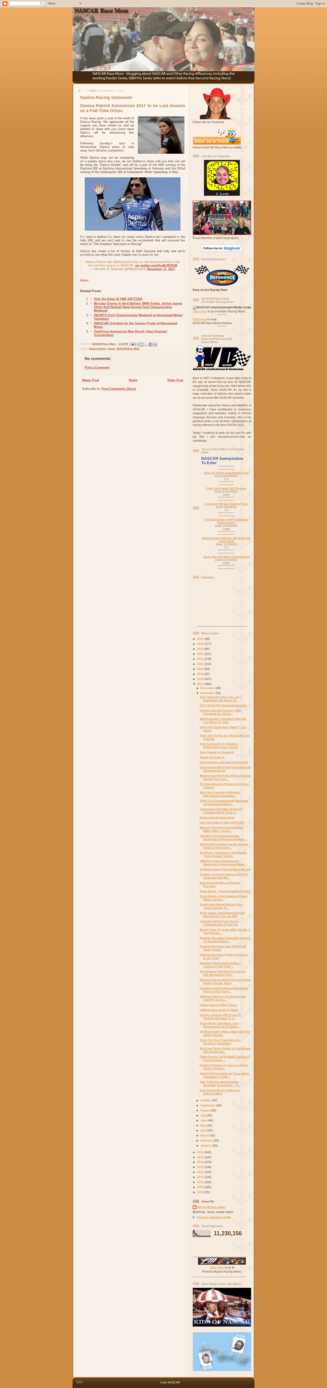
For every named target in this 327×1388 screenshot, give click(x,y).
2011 (200, 1177)
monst (111, 348)
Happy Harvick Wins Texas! (218, 1005)
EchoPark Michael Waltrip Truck (226, 504)
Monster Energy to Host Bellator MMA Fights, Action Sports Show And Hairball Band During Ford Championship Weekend (138, 307)
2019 (200, 673)
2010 (200, 1182)
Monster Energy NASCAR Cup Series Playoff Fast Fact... (225, 777)
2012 (200, 1172)
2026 (200, 638)
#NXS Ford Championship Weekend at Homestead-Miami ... (224, 802)
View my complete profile (214, 1217)
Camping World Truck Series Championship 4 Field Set (219, 923)
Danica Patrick (97, 348)
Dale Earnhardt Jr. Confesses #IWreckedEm (220, 1092)
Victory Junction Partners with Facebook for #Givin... (220, 712)
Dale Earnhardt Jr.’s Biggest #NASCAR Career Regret (219, 745)
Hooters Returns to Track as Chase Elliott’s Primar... (224, 1067)
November (207, 693)
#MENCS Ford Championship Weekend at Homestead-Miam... (223, 863)
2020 (200, 668)
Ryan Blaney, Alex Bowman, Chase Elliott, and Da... (224, 898)
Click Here (200, 311)
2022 (200, 658)
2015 (200, 1157)
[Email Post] (132, 344)
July (203, 1115)
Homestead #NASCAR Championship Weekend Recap (225, 769)
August (205, 1110)
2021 (200, 663)
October (206, 1100)
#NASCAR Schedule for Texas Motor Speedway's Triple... (224, 1075)
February (207, 1140)
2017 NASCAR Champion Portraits (223, 705)
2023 (200, 653)
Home (133, 380)
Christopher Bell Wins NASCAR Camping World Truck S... (221, 811)
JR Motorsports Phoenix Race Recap (225, 869)
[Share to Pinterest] (155, 344)
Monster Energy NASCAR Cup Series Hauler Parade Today (225, 981)
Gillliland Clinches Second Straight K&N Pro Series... (223, 998)
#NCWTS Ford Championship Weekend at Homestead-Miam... (223, 837)
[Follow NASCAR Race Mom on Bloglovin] (222, 250)
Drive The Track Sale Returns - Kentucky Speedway (220, 1042)
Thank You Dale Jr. (212, 757)
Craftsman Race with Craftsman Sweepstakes (226, 521)
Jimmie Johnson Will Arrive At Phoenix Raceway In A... (220, 1016)
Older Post (175, 380)
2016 (200, 1152)
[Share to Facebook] (150, 344)
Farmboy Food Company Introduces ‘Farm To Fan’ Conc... (224, 990)
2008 (200, 1192)
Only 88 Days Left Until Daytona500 (224, 762)
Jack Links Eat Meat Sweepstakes (226, 556)
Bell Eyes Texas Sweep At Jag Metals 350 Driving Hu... (225, 1050)
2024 (200, 648)
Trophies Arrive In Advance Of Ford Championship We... (224, 876)
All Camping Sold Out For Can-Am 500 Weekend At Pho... (223, 973)
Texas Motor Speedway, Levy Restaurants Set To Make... (220, 1025)
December (207, 688)
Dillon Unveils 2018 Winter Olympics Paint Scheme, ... (224, 1058)
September (208, 1105)
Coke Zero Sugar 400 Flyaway (226, 488)
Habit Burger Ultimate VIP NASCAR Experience (226, 540)
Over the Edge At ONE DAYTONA (118, 299)
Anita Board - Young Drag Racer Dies (225, 891)
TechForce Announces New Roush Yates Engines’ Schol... (223, 854)
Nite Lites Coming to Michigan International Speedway (220, 794)
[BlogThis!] (141, 344)
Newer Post (90, 380)
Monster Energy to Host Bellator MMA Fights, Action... (221, 829)
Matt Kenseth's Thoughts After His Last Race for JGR (223, 720)
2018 (200, 678)
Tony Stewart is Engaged (216, 752)
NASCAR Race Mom (127, 348)
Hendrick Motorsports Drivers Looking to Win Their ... (220, 965)
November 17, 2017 (161, 269)
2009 (200, 1187)
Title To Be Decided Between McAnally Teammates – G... (220, 1083)
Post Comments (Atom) (118, 389)
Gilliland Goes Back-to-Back (219, 1010)
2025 (200, 643)
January (206, 1145)
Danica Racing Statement (217, 817)
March (205, 1135)
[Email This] (137, 344)
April (204, 1130)
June (204, 1120)
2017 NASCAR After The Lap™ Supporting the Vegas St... (221, 699)
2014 (200, 1162)
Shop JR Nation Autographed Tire (226, 472)
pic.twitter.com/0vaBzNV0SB (156, 265)
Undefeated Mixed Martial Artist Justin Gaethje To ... (221, 906)
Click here (200, 319)
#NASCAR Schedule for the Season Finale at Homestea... (224, 846)
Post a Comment (97, 367)
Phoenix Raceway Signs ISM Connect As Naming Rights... (225, 939)
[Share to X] (146, 344)
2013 (200, 1167)
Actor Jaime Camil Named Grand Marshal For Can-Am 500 (222, 914)
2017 (200, 684)
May (203, 1125)
